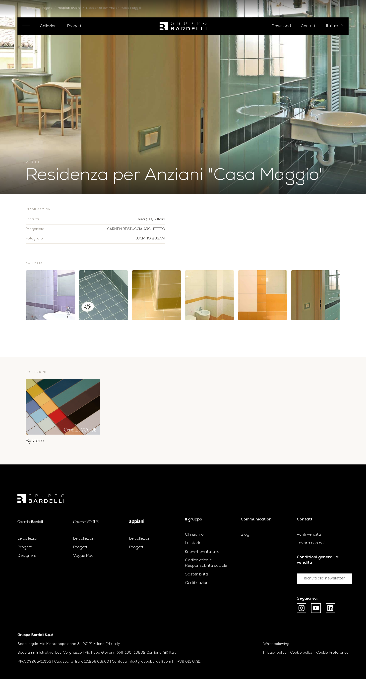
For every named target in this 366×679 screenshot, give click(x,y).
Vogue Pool (83, 556)
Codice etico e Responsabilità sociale (206, 563)
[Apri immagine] (50, 295)
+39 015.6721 (189, 662)
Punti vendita (309, 535)
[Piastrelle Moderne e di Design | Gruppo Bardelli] (40, 498)
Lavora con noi (310, 543)
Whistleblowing (276, 644)
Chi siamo (194, 535)
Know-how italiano (202, 552)
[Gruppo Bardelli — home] (183, 26)
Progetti (74, 26)
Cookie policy (301, 653)
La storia (193, 543)
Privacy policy (274, 653)
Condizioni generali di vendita (318, 560)
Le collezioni (28, 539)
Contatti (308, 26)
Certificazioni (197, 583)
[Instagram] (301, 608)
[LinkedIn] (330, 608)
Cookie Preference (332, 653)
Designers (26, 556)
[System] (63, 407)
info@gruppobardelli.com (149, 662)
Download (281, 26)
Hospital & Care (69, 7)
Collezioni (48, 26)
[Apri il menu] (26, 26)
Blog (245, 535)
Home (30, 7)
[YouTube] (316, 608)
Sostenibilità (196, 574)
